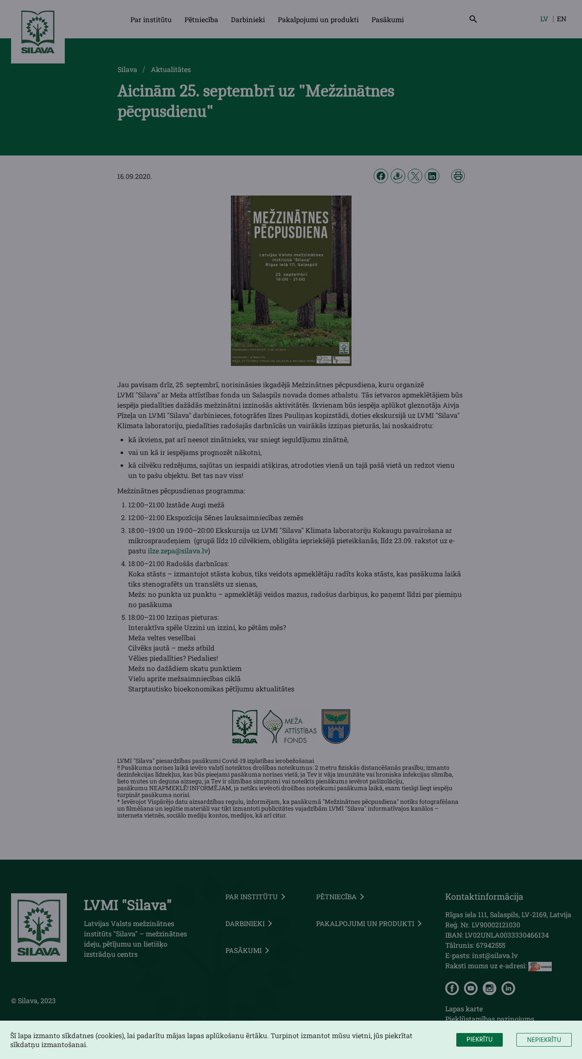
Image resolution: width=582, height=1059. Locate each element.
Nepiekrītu (544, 1040)
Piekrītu (480, 1039)
